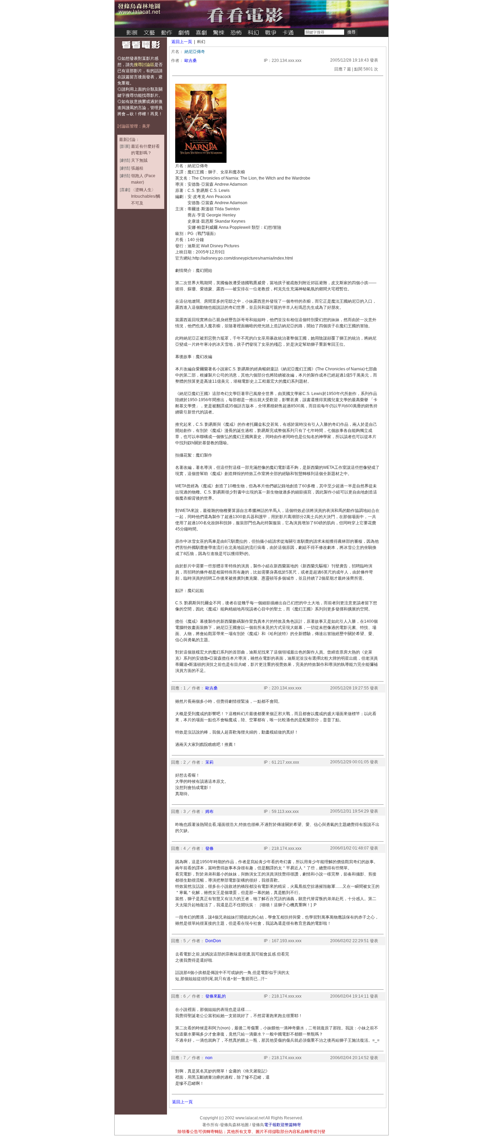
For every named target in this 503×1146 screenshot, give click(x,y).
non (208, 1057)
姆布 (209, 811)
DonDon (213, 940)
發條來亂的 (215, 996)
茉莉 (209, 762)
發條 (209, 848)
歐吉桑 (190, 60)
